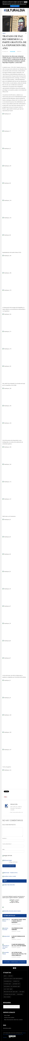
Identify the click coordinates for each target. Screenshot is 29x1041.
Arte (18, 9)
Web (3, 849)
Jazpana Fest (16, 983)
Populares (7, 961)
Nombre (4, 838)
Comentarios (14, 961)
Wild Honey (7, 996)
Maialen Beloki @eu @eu (11, 991)
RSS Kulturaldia (7, 1028)
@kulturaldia (12, 51)
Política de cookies (9, 1017)
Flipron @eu (7, 983)
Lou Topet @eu (8, 989)
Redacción (6, 51)
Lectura (11, 9)
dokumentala (8, 981)
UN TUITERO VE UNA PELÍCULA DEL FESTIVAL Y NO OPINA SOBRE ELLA (19, 954)
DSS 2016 (24, 9)
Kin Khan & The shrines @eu (12, 986)
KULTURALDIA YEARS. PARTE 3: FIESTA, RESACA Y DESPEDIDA (19, 921)
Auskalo (18, 924)
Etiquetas (22, 961)
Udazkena (20, 994)
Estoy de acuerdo (15, 6)
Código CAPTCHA (13, 862)
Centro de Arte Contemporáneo (13, 978)
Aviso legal (7, 1015)
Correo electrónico (7, 844)
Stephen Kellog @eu (9, 994)
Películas (4, 9)
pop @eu (21, 991)
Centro (10, 976)
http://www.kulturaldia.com (10, 812)
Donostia (16, 981)
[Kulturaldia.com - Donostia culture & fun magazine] (14, 12)
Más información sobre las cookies (13, 1019)
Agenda (18, 947)
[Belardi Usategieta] (3, 907)
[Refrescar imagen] (7, 860)
